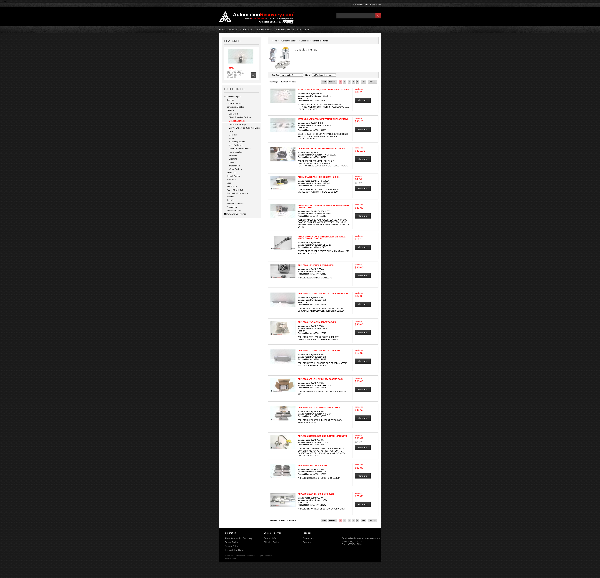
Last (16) (372, 82)
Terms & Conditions (234, 550)
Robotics (230, 197)
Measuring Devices (237, 142)
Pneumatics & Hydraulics (237, 193)
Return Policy (231, 542)
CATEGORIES (246, 30)
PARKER (231, 67)
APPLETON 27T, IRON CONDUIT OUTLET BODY (319, 351)
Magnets (232, 138)
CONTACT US (303, 30)
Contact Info (270, 538)
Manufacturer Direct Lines (235, 214)
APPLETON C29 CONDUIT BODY (312, 465)
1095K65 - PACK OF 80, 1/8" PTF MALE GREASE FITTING (323, 119)
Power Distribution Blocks (240, 149)
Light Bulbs (233, 135)
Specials (230, 200)
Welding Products (234, 210)
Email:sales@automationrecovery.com (361, 538)
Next (363, 82)
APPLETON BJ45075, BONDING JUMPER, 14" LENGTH (322, 436)
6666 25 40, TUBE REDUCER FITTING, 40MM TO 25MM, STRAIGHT (235, 74)
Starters (232, 162)
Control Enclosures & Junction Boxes (244, 128)
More (229, 183)
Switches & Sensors (235, 204)
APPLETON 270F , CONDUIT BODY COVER (317, 322)
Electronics (231, 173)
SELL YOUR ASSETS (285, 30)
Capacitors (233, 114)
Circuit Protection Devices (240, 117)
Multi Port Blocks (236, 145)
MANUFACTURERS (264, 30)
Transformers (234, 166)
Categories (308, 538)
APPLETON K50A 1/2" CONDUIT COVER (316, 494)
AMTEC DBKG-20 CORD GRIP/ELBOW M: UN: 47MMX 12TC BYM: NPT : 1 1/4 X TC (321, 238)
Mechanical (231, 179)
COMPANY (232, 30)
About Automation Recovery (238, 538)
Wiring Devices (235, 169)
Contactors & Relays (237, 124)
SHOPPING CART (361, 5)
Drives (231, 131)
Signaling (233, 159)
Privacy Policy (231, 546)
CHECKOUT (375, 5)
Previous (332, 82)
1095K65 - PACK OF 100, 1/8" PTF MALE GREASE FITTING (324, 90)
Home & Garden (233, 176)
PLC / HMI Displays (235, 190)
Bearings (230, 100)
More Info (362, 100)
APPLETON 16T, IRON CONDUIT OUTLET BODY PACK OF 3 (324, 294)
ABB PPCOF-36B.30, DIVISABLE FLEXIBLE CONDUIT (321, 149)
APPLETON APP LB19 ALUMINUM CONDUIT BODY (320, 379)
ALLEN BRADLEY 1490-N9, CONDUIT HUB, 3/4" (319, 177)
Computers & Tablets (235, 107)
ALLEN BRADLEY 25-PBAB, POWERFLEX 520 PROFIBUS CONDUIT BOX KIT (323, 206)
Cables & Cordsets (234, 103)
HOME (222, 30)
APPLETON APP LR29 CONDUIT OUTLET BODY (319, 408)
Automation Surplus (232, 97)
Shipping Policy (271, 542)
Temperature (232, 207)
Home (274, 41)
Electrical (230, 110)
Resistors (233, 155)
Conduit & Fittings (237, 121)
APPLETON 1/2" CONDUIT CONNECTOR (316, 265)
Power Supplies (235, 152)
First (324, 82)
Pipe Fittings (232, 186)
